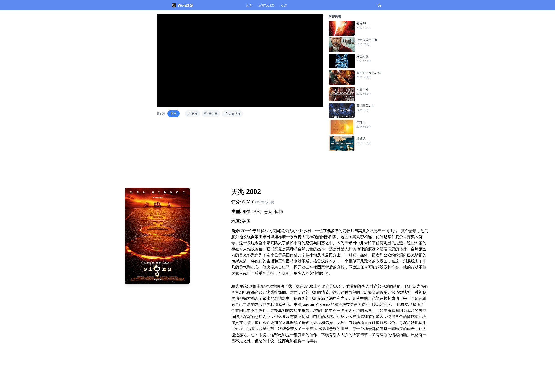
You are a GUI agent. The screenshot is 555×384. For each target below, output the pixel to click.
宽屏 (194, 113)
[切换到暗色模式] (379, 5)
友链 (284, 5)
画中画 (212, 113)
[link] (363, 28)
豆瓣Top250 (266, 5)
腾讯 (173, 113)
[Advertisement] (255, 167)
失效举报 (234, 113)
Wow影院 (185, 5)
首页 (249, 5)
